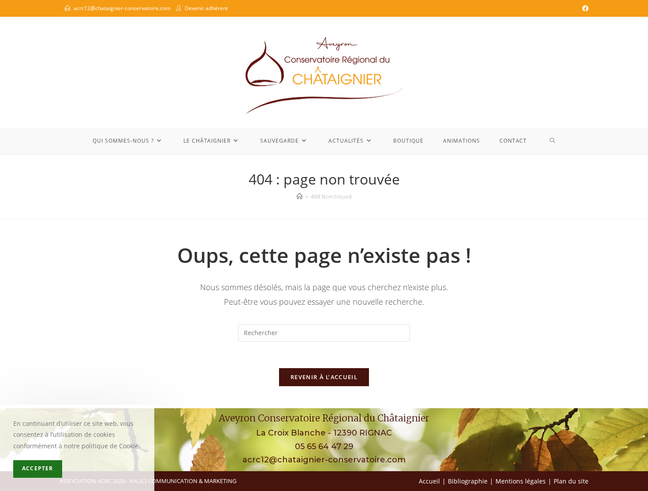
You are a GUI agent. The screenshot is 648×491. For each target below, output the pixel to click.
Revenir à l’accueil (324, 377)
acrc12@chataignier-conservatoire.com (122, 8)
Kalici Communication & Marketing (183, 481)
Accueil (429, 481)
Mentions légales (520, 481)
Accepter (37, 469)
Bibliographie (468, 481)
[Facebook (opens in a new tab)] (584, 8)
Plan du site (571, 481)
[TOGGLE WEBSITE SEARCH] (552, 141)
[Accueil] (299, 196)
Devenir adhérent (206, 8)
